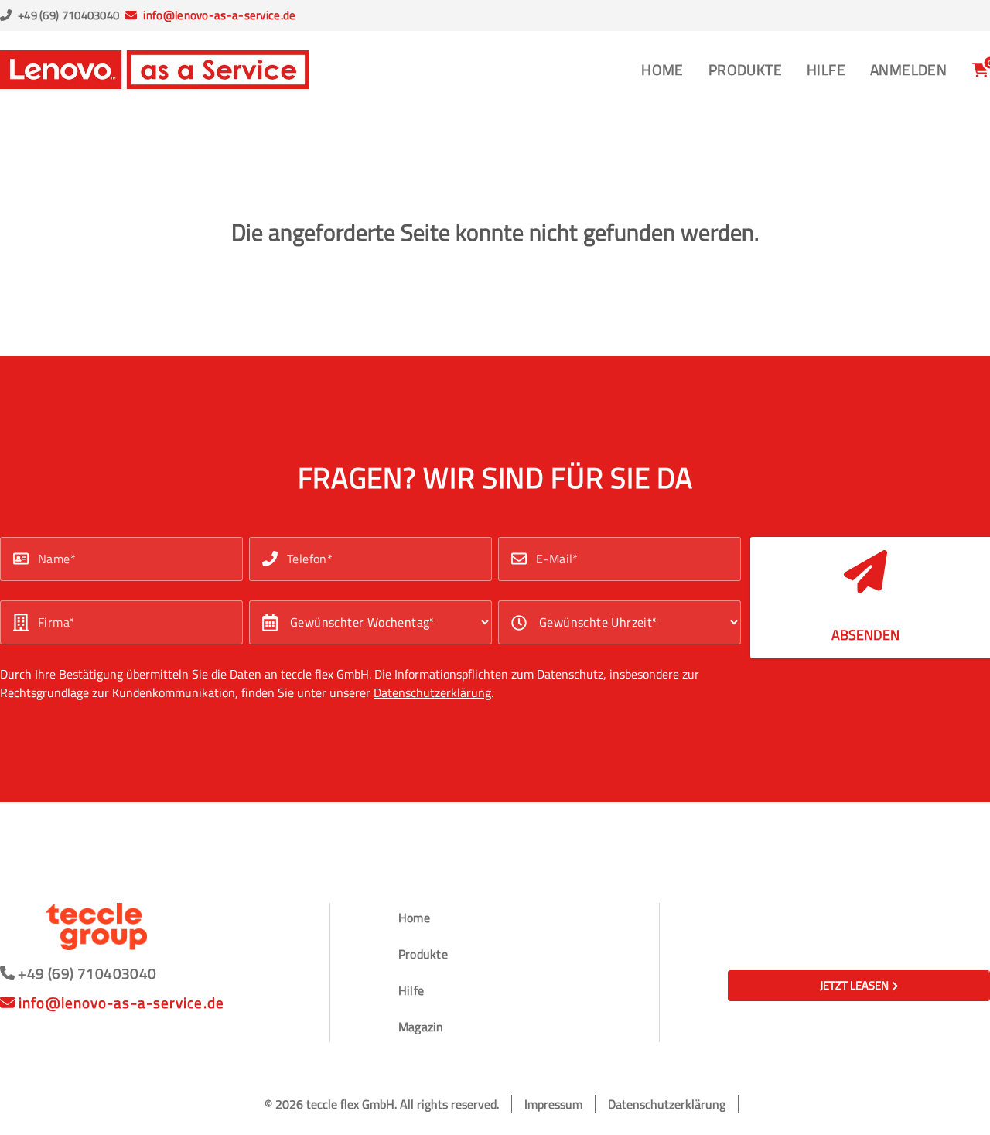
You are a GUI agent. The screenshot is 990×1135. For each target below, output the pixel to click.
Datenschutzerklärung (432, 692)
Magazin (421, 1026)
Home (662, 69)
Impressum (553, 1104)
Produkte (745, 69)
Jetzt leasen (854, 985)
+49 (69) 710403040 (68, 15)
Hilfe (826, 69)
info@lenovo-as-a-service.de (219, 15)
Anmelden (908, 69)
